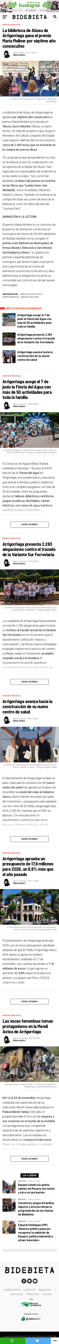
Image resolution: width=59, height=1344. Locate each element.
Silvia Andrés (19, 55)
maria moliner (30, 297)
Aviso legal (16, 1294)
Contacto (29, 1289)
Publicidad (45, 1289)
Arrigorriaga (11, 297)
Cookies (47, 1294)
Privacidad (33, 1294)
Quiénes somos (12, 1289)
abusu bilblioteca (31, 294)
